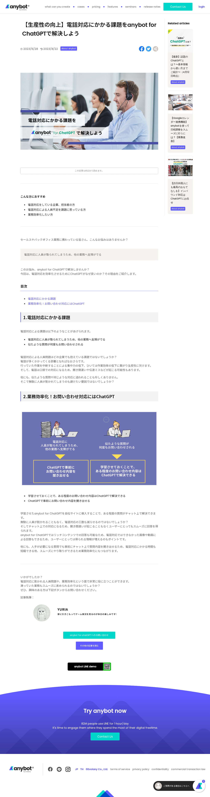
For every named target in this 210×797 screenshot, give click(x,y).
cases (81, 6)
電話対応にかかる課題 (42, 299)
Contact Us (178, 7)
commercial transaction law (188, 769)
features (113, 6)
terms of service (120, 769)
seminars (130, 6)
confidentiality (160, 769)
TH (81, 769)
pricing (96, 6)
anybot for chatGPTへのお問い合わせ (89, 635)
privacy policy (140, 769)
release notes (152, 6)
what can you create (57, 6)
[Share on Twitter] (148, 49)
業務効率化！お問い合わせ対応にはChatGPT (56, 304)
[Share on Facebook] (141, 49)
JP (76, 769)
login (202, 6)
